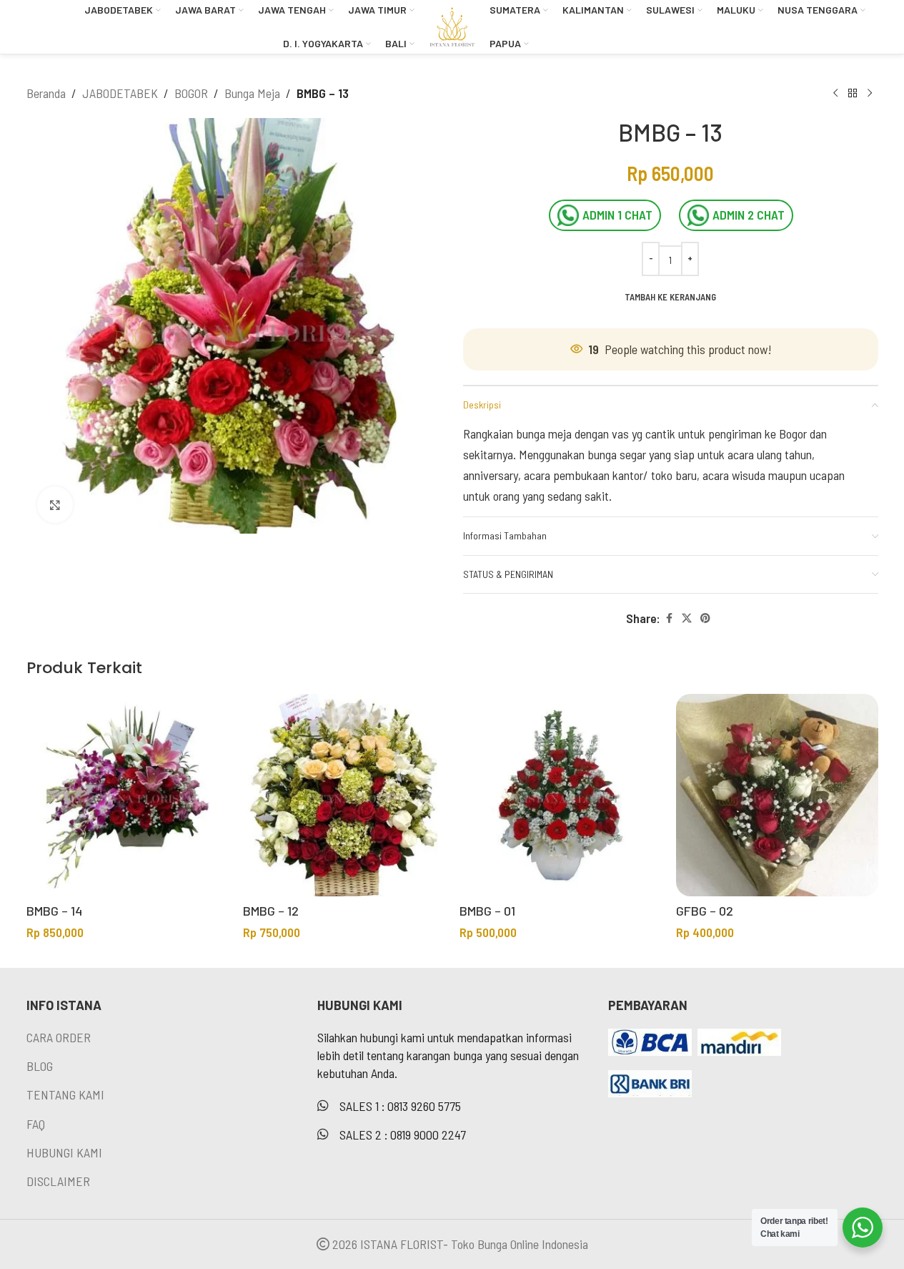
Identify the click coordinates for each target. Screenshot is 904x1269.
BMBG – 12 (271, 910)
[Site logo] (452, 25)
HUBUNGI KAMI (64, 1152)
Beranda (46, 93)
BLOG (39, 1066)
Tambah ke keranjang (670, 297)
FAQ (35, 1124)
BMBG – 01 (487, 910)
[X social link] (686, 618)
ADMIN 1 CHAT (617, 214)
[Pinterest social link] (705, 618)
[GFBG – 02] (777, 795)
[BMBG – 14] (127, 795)
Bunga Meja (252, 93)
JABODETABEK (120, 93)
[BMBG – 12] (344, 795)
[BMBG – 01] (561, 795)
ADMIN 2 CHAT (748, 214)
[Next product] (869, 93)
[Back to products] (852, 93)
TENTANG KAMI (65, 1094)
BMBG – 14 (54, 910)
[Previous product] (835, 93)
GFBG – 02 (704, 910)
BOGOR (191, 93)
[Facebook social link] (668, 618)
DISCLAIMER (58, 1181)
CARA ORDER (58, 1037)
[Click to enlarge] (55, 504)
